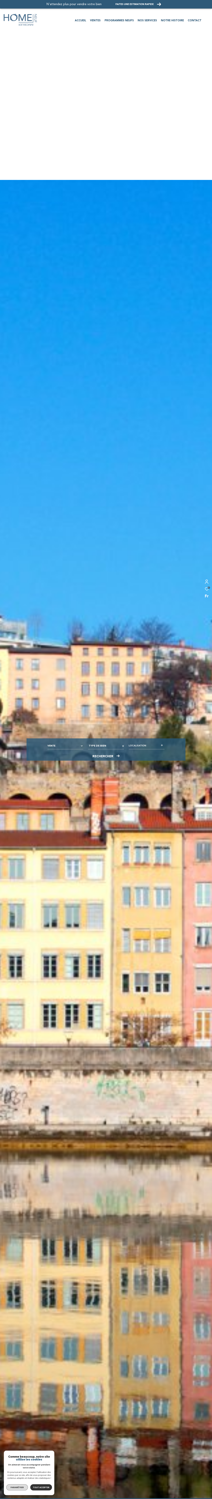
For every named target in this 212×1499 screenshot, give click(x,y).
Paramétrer (17, 1487)
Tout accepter (41, 1487)
